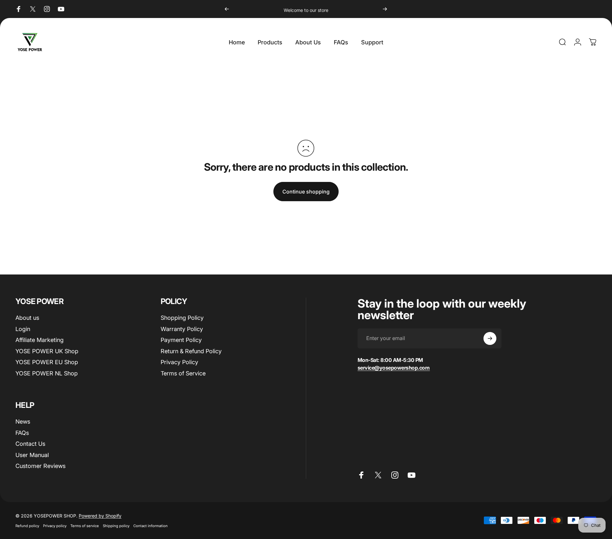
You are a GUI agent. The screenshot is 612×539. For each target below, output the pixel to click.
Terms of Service (183, 373)
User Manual (32, 455)
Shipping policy (116, 526)
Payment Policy (181, 340)
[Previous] (227, 9)
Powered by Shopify (100, 515)
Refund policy (27, 526)
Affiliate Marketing (39, 340)
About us (27, 317)
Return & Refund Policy (191, 351)
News (22, 421)
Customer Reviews (40, 466)
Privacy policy (55, 526)
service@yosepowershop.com (394, 367)
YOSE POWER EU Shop (46, 362)
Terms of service (84, 526)
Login (22, 329)
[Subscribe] (489, 338)
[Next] (385, 9)
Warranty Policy (182, 329)
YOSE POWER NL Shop (46, 373)
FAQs (22, 432)
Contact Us (30, 443)
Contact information (150, 526)
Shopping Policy (182, 317)
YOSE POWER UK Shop (46, 351)
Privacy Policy (179, 362)
